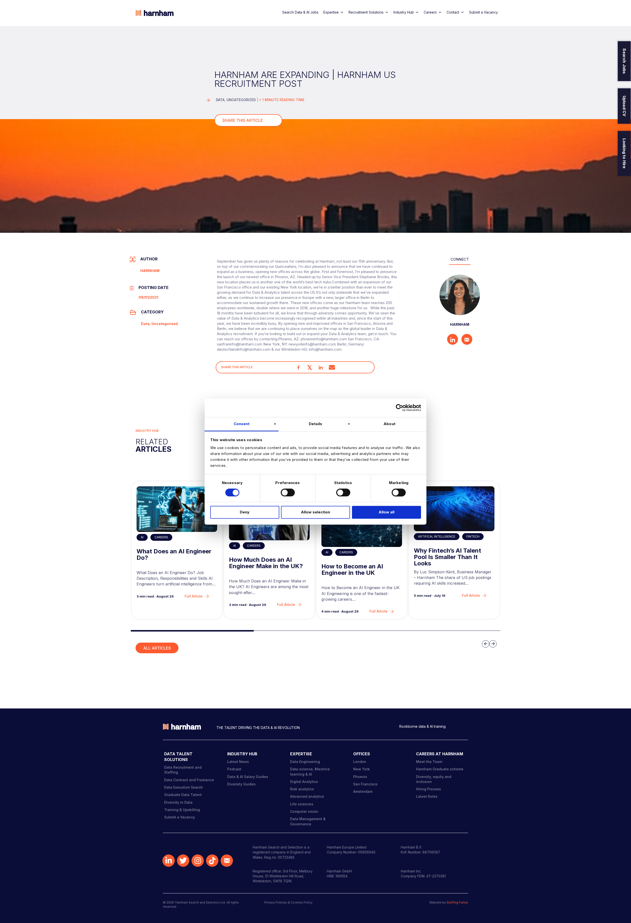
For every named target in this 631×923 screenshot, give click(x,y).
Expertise (331, 12)
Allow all (386, 512)
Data (220, 100)
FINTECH (472, 536)
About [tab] (389, 423)
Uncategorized (241, 100)
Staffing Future (457, 902)
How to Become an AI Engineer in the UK (352, 569)
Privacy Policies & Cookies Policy (288, 902)
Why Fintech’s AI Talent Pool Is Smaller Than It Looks (447, 557)
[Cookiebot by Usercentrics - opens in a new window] (399, 407)
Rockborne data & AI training (422, 726)
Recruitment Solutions (366, 12)
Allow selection (315, 512)
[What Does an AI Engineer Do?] (177, 509)
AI (142, 537)
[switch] (288, 492)
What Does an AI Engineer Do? (174, 554)
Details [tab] (315, 423)
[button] (192, 631)
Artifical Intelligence (436, 536)
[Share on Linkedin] (320, 367)
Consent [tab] (242, 423)
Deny (244, 512)
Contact (453, 12)
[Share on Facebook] (298, 367)
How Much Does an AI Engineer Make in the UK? (266, 563)
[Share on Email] (331, 367)
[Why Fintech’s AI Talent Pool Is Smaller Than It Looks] (454, 508)
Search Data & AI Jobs (300, 12)
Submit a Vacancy (483, 12)
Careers (430, 12)
